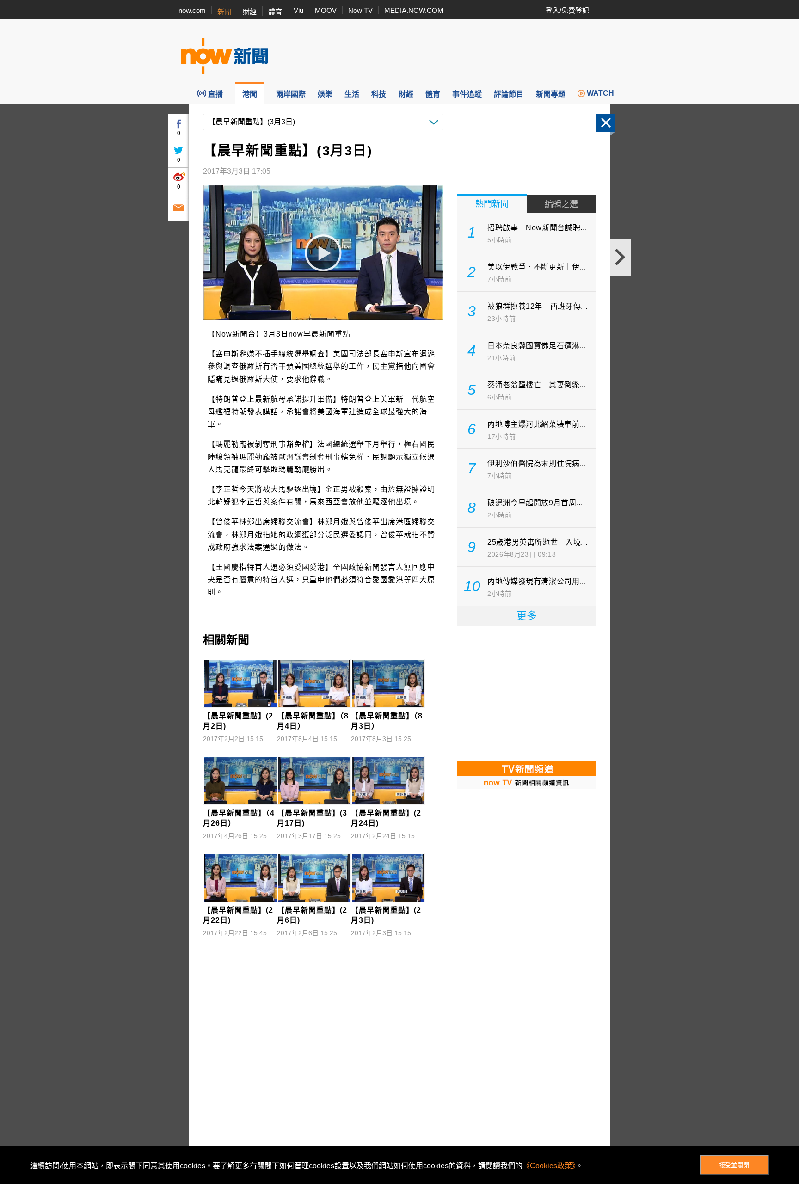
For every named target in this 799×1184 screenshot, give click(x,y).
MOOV (326, 10)
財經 (250, 12)
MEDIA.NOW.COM (413, 10)
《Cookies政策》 (549, 1166)
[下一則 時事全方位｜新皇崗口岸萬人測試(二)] (620, 257)
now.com (192, 10)
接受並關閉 (734, 1165)
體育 (275, 12)
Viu (298, 10)
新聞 (224, 12)
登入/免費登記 (567, 10)
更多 (526, 615)
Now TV (360, 10)
